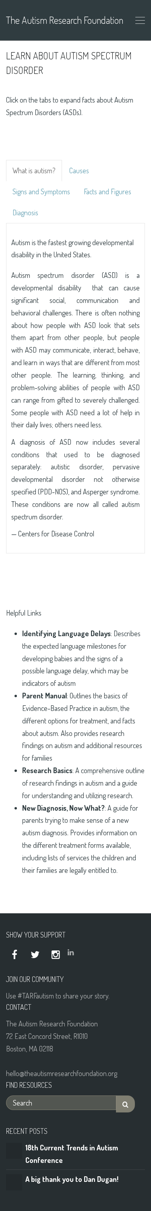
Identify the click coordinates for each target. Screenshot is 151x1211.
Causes (79, 170)
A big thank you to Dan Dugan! (71, 1179)
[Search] (125, 1104)
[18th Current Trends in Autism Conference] (14, 1149)
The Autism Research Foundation (64, 20)
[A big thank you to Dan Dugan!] (14, 1181)
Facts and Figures (107, 191)
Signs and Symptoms (41, 191)
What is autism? (34, 170)
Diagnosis (25, 212)
